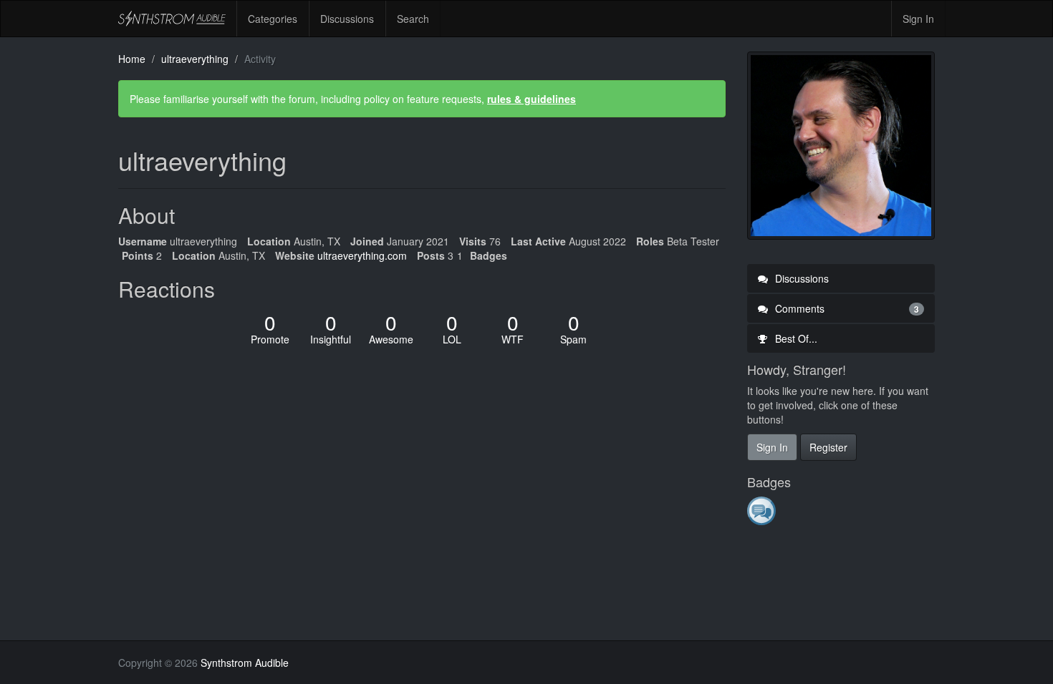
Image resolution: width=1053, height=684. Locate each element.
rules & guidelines (531, 99)
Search (413, 18)
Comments (846, 308)
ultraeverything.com (362, 255)
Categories (272, 18)
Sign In (918, 18)
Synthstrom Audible (172, 18)
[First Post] (762, 510)
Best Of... (794, 338)
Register (828, 447)
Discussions (347, 18)
